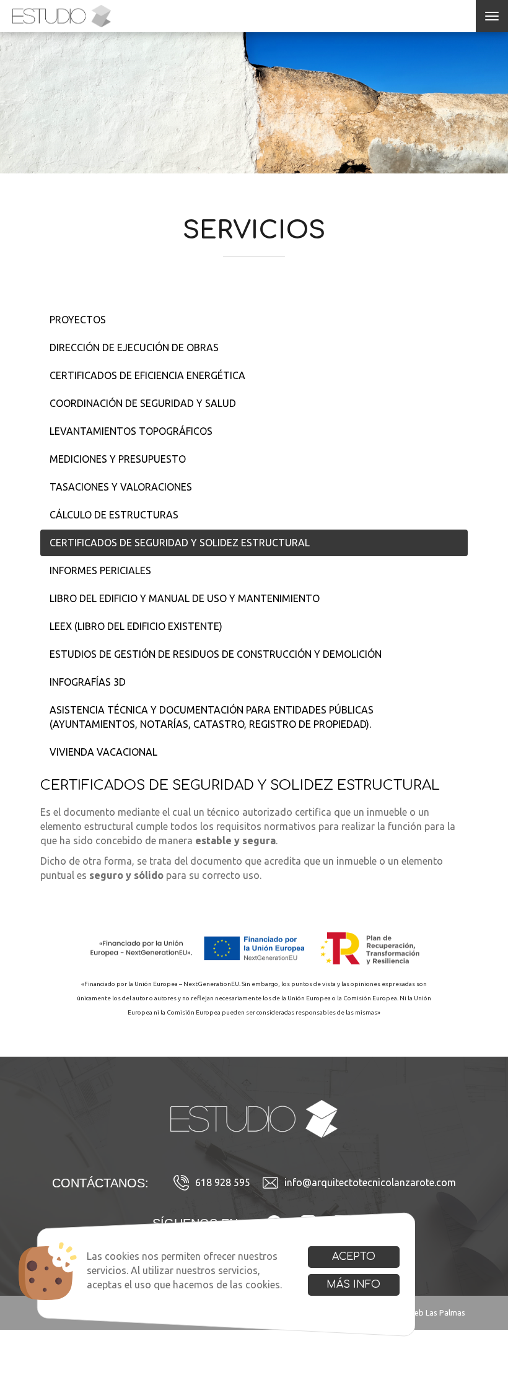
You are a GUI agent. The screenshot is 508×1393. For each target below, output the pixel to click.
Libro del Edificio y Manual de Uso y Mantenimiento (185, 598)
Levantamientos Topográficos (131, 431)
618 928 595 (222, 1182)
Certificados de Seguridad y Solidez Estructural (180, 542)
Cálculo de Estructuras (114, 514)
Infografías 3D (88, 682)
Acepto (353, 1256)
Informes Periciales (100, 570)
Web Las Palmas (436, 1312)
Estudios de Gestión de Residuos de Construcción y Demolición (216, 654)
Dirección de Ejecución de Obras (134, 347)
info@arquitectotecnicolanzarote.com (370, 1182)
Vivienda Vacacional (103, 752)
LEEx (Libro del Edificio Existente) (136, 626)
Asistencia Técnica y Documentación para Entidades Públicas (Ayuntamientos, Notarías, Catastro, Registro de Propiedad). (212, 717)
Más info (353, 1284)
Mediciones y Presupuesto (118, 459)
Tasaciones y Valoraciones (121, 486)
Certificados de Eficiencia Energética (147, 375)
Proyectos (78, 319)
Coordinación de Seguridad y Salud (143, 403)
